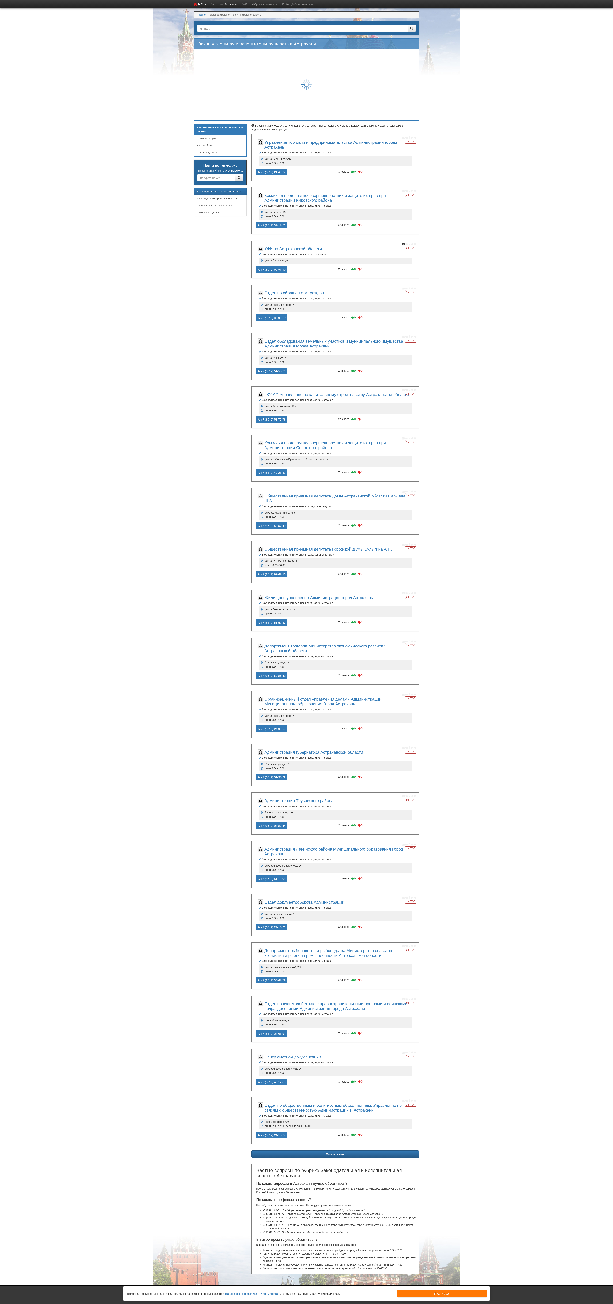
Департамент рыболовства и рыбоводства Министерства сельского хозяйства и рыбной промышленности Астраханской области (328, 952)
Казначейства (205, 145)
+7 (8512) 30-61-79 (273, 980)
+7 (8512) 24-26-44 (273, 825)
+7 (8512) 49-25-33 (273, 472)
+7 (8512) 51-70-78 (273, 419)
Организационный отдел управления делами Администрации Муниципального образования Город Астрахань (323, 701)
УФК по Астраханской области (293, 248)
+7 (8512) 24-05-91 (273, 1033)
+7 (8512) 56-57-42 (273, 525)
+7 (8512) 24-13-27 (273, 1135)
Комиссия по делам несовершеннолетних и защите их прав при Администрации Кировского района (325, 197)
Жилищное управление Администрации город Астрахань (318, 597)
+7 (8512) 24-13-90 (273, 927)
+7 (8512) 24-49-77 (273, 172)
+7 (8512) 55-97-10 (273, 269)
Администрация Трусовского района (298, 800)
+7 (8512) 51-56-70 (273, 371)
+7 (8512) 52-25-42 (273, 675)
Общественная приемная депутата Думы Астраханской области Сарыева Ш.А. (334, 498)
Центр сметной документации (292, 1057)
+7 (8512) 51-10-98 (273, 879)
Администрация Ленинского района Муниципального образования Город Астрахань (333, 851)
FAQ (244, 4)
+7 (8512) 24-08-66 (273, 729)
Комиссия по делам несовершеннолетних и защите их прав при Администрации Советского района (325, 445)
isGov (201, 4)
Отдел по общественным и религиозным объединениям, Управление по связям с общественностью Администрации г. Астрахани (333, 1107)
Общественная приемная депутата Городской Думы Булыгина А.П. (328, 549)
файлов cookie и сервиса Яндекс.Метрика (251, 1294)
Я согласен (442, 1293)
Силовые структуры (208, 212)
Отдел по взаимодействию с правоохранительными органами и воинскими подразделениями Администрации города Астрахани (336, 1005)
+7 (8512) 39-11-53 (273, 225)
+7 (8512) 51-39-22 (273, 777)
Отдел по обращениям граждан (294, 292)
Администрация (206, 138)
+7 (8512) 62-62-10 (273, 574)
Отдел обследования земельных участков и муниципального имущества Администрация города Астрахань (333, 343)
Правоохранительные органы (214, 205)
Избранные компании (264, 4)
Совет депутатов (207, 152)
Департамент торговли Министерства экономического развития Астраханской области (325, 648)
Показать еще (335, 1154)
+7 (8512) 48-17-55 (273, 1082)
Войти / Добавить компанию (298, 4)
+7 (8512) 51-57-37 (273, 622)
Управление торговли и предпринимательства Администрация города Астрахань (330, 144)
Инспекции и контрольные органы (217, 198)
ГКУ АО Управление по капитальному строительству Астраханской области (336, 394)
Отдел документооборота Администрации (304, 902)
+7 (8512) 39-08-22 (273, 318)
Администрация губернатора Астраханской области (313, 752)
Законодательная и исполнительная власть (222, 191)
